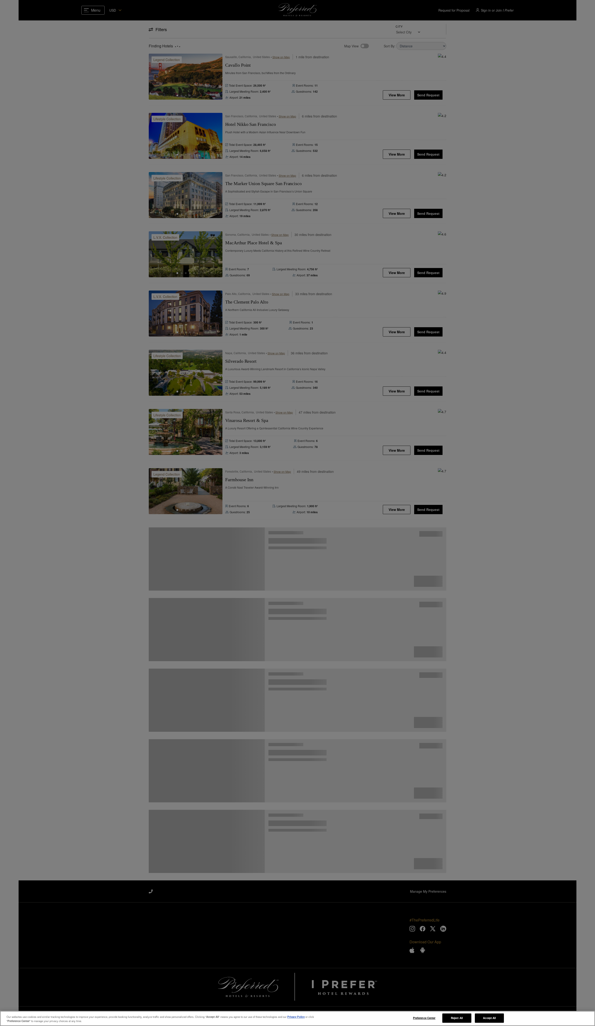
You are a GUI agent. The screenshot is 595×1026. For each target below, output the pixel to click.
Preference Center (424, 1018)
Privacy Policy (296, 1017)
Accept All (489, 1018)
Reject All (457, 1018)
